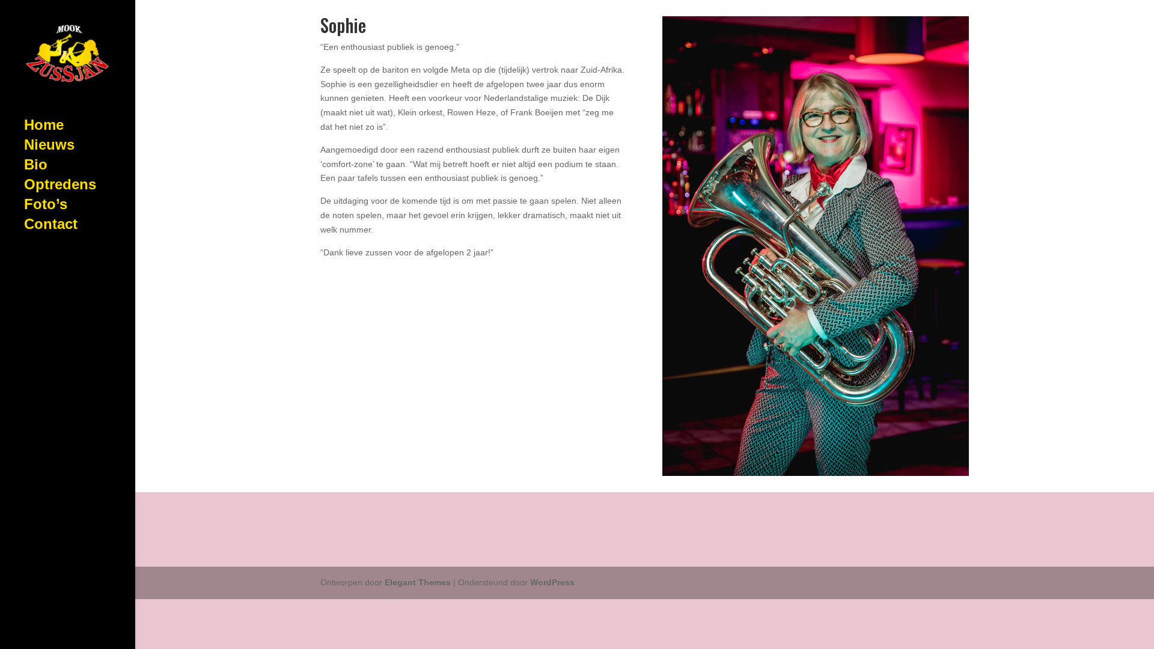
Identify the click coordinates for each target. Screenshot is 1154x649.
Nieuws (49, 147)
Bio (35, 166)
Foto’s (45, 206)
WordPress (552, 582)
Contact (51, 226)
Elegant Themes (418, 582)
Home (44, 127)
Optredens (60, 186)
